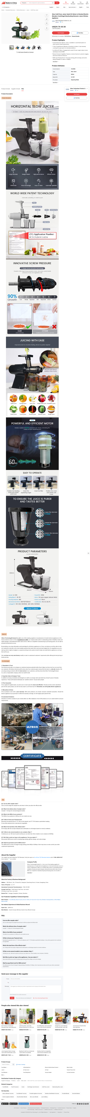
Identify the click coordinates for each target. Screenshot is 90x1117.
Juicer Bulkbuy (44, 1096)
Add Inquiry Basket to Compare (26, 52)
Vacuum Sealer (48, 1072)
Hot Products (16, 1107)
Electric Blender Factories (8, 1093)
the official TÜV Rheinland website (42, 857)
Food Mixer (3, 1067)
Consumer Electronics (10, 10)
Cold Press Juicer (34, 10)
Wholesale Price (53, 1107)
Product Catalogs (21, 1064)
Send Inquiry (61, 33)
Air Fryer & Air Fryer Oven (36, 899)
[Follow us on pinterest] (86, 1103)
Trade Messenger (23, 1103)
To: (8, 982)
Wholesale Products (45, 1107)
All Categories (6, 7)
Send (12, 998)
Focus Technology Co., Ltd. (35, 1112)
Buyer (57, 7)
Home (2, 10)
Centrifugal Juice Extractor (33, 1087)
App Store (5, 1103)
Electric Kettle (26, 899)
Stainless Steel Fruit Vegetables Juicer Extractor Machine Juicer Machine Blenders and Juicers (44, 1052)
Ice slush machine (71, 1072)
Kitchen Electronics (21, 10)
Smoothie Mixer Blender (22, 1096)
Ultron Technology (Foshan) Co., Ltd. (63, 20)
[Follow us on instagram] (81, 1103)
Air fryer (46, 1070)
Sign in (87, 3)
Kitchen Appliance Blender (8, 1096)
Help (64, 7)
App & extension (72, 7)
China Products (23, 1107)
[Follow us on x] (79, 1103)
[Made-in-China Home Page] (9, 2)
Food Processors (15, 1087)
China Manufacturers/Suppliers (34, 1107)
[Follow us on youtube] (84, 1103)
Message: (7, 986)
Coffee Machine (26, 1067)
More (2, 1099)
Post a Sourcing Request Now (40, 998)
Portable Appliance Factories (35, 1093)
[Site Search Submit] (57, 2)
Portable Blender (65, 1093)
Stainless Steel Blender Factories (52, 1093)
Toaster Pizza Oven (71, 1070)
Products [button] (24, 3)
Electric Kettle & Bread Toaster (51, 1067)
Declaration (60, 1112)
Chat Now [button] (80, 33)
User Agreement (53, 1112)
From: (8, 979)
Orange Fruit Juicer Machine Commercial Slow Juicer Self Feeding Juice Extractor (61, 1027)
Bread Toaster (19, 899)
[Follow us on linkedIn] (88, 1103)
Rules (87, 7)
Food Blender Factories (21, 1093)
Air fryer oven (26, 1070)
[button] (53, 2)
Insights (74, 1107)
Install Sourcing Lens (36, 1103)
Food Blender (12, 899)
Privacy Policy (66, 1112)
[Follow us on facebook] (77, 1103)
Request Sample (75, 36)
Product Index (69, 1107)
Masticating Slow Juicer (57, 1087)
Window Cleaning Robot (47, 899)
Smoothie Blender (76, 1093)
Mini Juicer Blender (34, 1096)
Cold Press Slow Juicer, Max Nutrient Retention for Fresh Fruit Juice (26, 1027)
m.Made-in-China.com (48, 1109)
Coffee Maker (57, 899)
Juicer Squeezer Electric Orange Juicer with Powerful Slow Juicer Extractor (8, 1052)
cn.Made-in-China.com (58, 1109)
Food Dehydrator (27, 1072)
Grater (23, 1087)
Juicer (27, 10)
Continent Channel (61, 1107)
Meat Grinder (4, 901)
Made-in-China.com (39, 1109)
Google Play (13, 1103)
